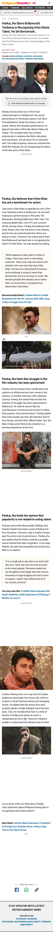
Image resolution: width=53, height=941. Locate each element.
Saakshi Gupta (9, 50)
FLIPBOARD (18, 56)
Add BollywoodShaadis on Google (28, 103)
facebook (32, 919)
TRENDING (15, 8)
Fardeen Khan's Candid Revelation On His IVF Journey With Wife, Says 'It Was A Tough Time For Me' (26, 299)
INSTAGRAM (37, 56)
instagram (7, 922)
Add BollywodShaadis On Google (19, 13)
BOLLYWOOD (27, 8)
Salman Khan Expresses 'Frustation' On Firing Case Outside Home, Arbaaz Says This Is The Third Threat (26, 826)
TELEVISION (40, 8)
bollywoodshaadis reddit (27, 922)
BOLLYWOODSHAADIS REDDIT (13, 59)
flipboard (21, 919)
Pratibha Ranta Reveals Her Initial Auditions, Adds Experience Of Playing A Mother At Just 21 (26, 594)
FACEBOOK (28, 56)
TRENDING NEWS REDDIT (34, 59)
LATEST (5, 8)
